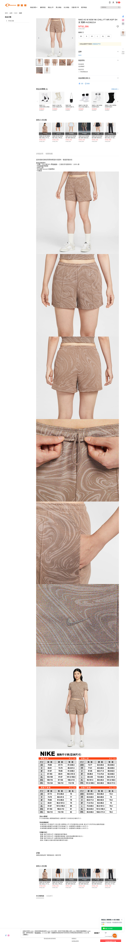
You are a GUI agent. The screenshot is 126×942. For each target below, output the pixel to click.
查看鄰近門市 (96, 44)
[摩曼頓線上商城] (16, 5)
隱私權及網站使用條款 (50, 938)
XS (81, 36)
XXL (108, 36)
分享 (82, 83)
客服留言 (74, 938)
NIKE (80, 55)
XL (103, 36)
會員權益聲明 (75, 941)
